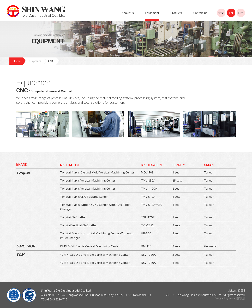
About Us (128, 13)
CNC (51, 61)
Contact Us (200, 13)
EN (231, 13)
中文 (221, 13)
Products (176, 13)
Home (17, 61)
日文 (241, 13)
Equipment (152, 13)
